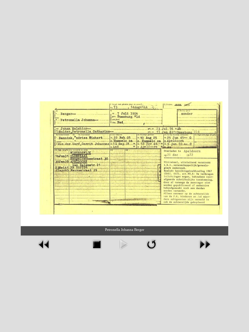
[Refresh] (151, 244)
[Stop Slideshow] (96, 244)
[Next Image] (205, 244)
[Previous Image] (44, 244)
